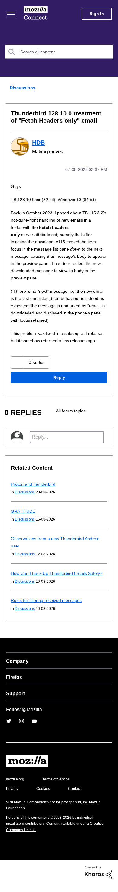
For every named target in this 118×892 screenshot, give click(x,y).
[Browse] (11, 14)
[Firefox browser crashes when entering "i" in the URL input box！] (107, 418)
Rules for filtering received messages (49, 607)
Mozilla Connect (35, 13)
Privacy (12, 795)
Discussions (23, 87)
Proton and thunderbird (35, 491)
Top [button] (8, 878)
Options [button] (109, 88)
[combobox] (59, 52)
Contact (78, 795)
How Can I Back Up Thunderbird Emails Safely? (58, 580)
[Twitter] (8, 728)
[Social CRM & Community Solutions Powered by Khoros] (98, 879)
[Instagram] (21, 728)
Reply (59, 384)
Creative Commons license (30, 837)
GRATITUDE (23, 518)
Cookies (45, 795)
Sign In (97, 13)
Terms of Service (59, 786)
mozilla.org (16, 786)
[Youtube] (34, 728)
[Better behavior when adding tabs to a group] (95, 418)
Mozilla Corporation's (34, 809)
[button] (17, 370)
